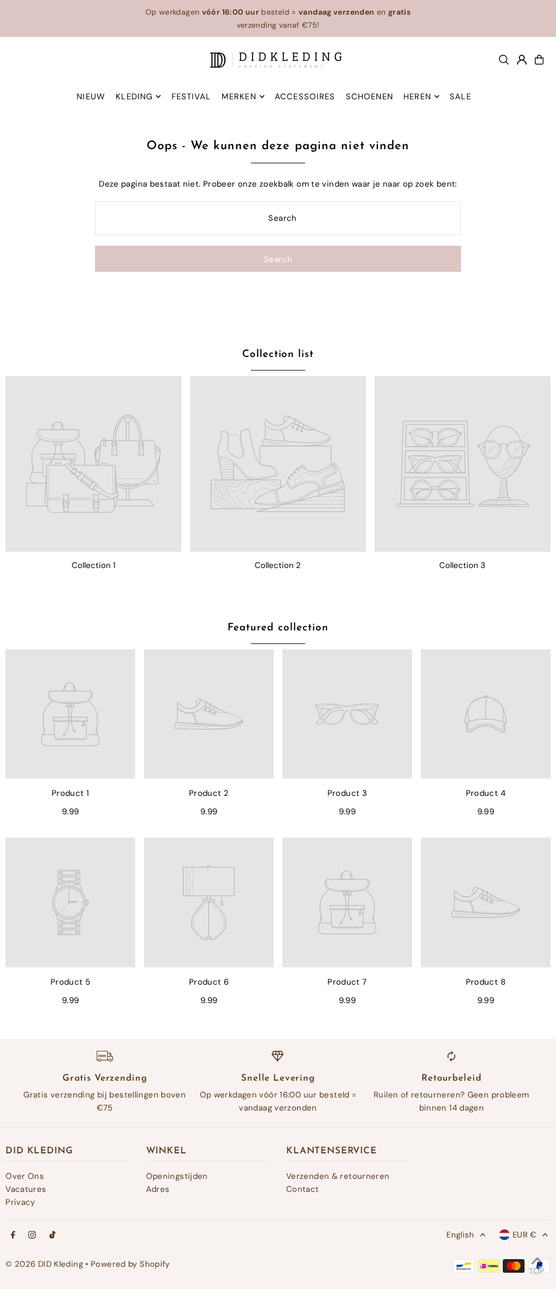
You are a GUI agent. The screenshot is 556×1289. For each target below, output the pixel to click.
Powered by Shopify (130, 1264)
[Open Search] (504, 60)
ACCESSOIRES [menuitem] (305, 96)
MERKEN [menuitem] (239, 96)
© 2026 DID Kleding (44, 1264)
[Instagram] (32, 1235)
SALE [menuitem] (460, 96)
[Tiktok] (52, 1235)
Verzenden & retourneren (338, 1176)
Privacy (20, 1202)
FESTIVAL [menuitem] (191, 96)
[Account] (522, 60)
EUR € (525, 1234)
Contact (302, 1189)
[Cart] (539, 60)
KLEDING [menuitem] (134, 96)
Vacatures (25, 1189)
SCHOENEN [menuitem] (369, 96)
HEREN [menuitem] (417, 96)
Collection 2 (278, 565)
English (460, 1234)
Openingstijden (177, 1176)
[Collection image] (93, 464)
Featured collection (278, 628)
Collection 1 (94, 565)
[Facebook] (13, 1235)
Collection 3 (462, 565)
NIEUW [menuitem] (91, 96)
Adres (158, 1189)
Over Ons (24, 1176)
